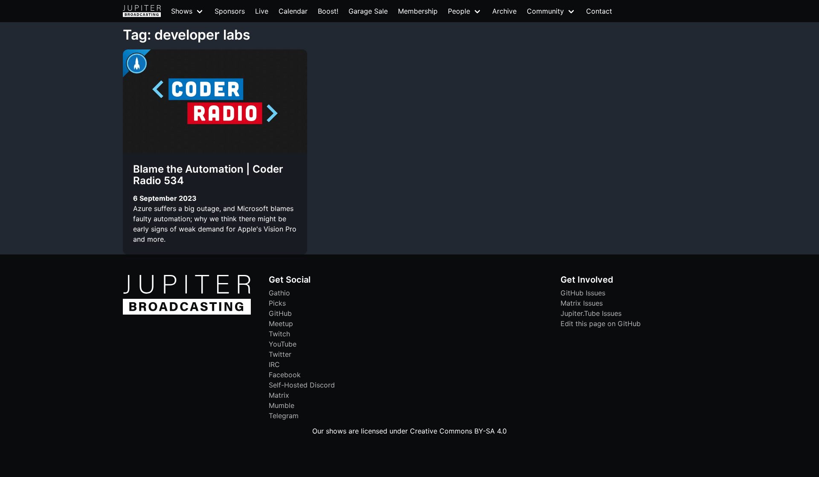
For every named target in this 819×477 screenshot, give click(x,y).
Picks (277, 303)
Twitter (280, 354)
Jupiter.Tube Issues (591, 313)
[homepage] (142, 11)
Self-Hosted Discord (302, 385)
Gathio (279, 293)
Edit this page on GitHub (601, 323)
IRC (274, 364)
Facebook (285, 374)
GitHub (280, 313)
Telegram (284, 415)
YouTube (282, 344)
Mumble (281, 405)
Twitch (279, 334)
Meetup (281, 323)
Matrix (279, 395)
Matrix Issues (582, 303)
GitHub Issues (583, 293)
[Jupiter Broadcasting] (187, 312)
